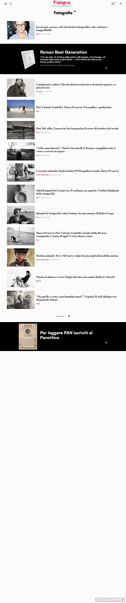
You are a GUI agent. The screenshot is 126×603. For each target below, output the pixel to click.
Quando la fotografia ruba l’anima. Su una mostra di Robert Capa (75, 213)
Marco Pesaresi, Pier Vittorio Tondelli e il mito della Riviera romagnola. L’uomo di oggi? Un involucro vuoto (71, 234)
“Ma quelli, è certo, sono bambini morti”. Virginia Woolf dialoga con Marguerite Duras (76, 298)
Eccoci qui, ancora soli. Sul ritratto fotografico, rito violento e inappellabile (72, 28)
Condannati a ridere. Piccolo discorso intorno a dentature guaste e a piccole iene (76, 86)
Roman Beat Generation (63, 52)
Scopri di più (116, 600)
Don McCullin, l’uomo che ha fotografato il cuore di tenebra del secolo (77, 128)
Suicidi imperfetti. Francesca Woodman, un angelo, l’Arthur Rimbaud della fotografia (77, 192)
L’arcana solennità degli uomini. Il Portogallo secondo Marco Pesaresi (77, 171)
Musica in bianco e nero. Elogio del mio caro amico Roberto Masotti (75, 277)
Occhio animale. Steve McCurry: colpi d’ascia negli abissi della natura (77, 256)
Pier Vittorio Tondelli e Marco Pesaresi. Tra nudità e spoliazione (74, 107)
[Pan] (28, 337)
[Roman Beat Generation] (28, 59)
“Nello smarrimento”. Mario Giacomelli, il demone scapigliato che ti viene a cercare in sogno (75, 149)
